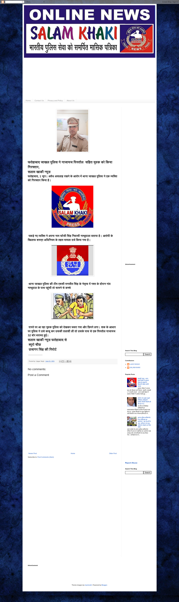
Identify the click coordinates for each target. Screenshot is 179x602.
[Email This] (60, 361)
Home (28, 100)
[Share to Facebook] (67, 361)
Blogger (104, 585)
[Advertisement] (89, 76)
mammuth (88, 585)
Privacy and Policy (55, 100)
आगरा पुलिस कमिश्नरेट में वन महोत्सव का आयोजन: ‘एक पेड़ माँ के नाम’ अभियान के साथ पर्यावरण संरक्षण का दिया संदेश (144, 422)
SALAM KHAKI (135, 367)
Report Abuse (131, 463)
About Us (70, 100)
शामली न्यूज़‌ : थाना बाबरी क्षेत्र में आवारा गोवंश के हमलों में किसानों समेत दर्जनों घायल (143, 382)
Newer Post (32, 453)
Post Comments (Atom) (45, 457)
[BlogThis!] (62, 361)
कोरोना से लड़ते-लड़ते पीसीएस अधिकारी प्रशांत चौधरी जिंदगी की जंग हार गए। (144, 401)
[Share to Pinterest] (70, 361)
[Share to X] (65, 361)
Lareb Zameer (135, 364)
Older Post (113, 453)
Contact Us (39, 100)
